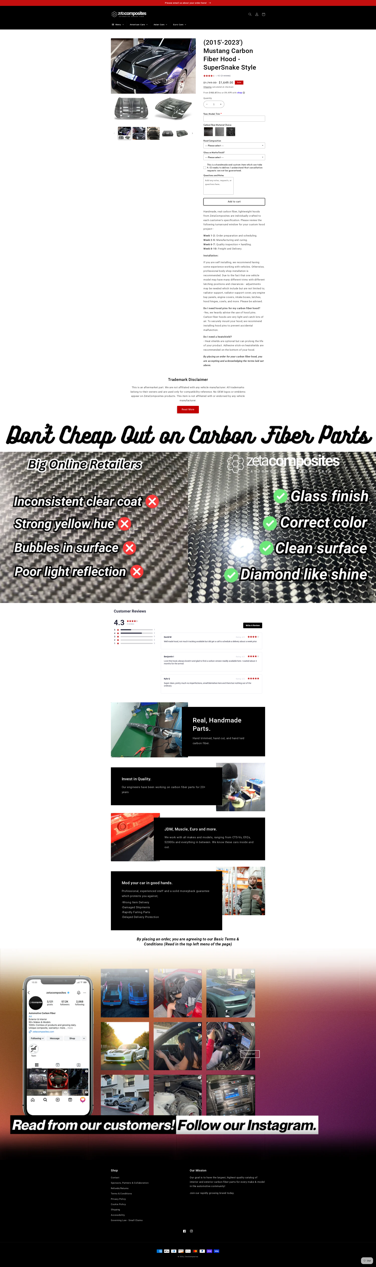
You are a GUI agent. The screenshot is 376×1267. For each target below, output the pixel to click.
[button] (250, 14)
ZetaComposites (191, 1257)
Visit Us (250, 1054)
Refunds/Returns (120, 1188)
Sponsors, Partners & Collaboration (129, 1183)
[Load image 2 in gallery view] (138, 133)
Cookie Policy (118, 1204)
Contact (115, 1177)
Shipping (207, 87)
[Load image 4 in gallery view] (167, 133)
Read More (188, 409)
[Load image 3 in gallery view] (153, 133)
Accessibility (118, 1215)
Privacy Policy (118, 1199)
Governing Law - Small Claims (127, 1220)
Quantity (207, 98)
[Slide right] (192, 133)
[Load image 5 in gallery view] (182, 133)
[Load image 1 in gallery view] (124, 133)
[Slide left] (114, 133)
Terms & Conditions (121, 1193)
